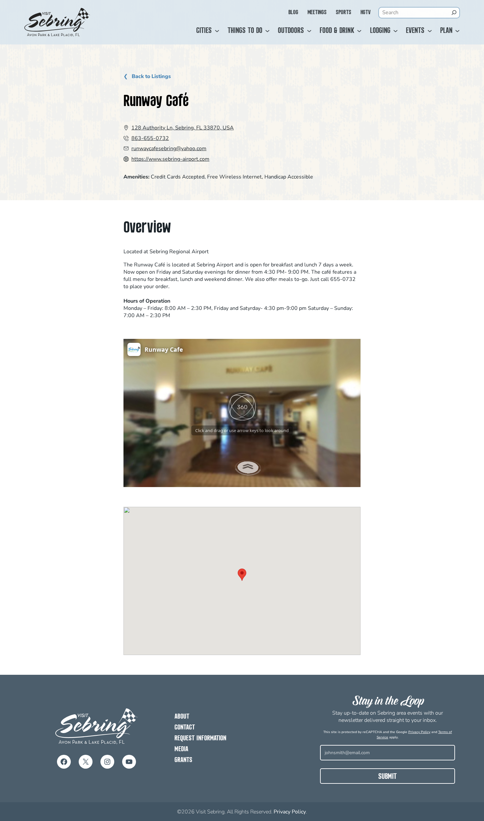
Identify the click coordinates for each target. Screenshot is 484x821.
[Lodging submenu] (395, 31)
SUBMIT (387, 777)
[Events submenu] (429, 31)
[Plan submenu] (457, 31)
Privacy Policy (419, 732)
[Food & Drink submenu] (359, 31)
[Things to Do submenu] (267, 31)
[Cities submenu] (217, 31)
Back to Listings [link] (150, 76)
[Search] (454, 12)
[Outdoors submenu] (309, 31)
